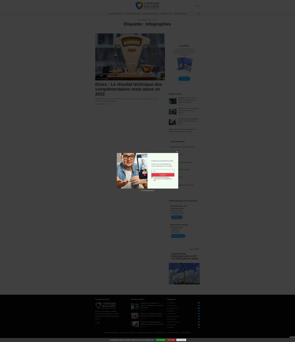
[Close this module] (177, 152)
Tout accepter (160, 340)
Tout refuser (171, 340)
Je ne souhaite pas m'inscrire (147, 190)
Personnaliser (181, 340)
